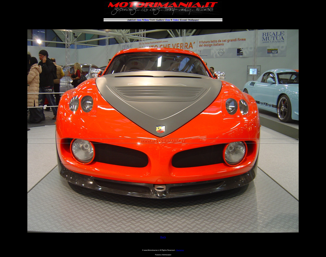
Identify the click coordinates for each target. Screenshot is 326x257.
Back (163, 237)
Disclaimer (180, 250)
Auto (139, 20)
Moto (146, 20)
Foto (168, 20)
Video (176, 20)
